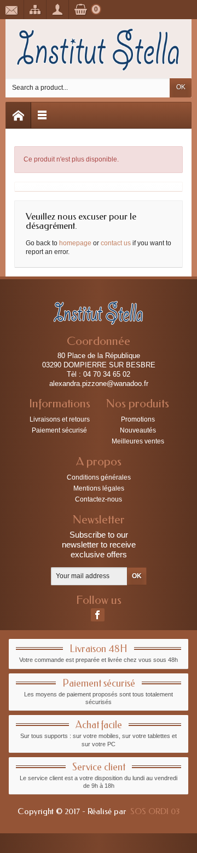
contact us (116, 243)
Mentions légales (98, 488)
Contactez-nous (98, 499)
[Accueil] (18, 115)
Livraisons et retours (60, 419)
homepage (75, 243)
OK (181, 87)
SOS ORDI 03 (154, 811)
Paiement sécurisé (59, 430)
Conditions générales (99, 477)
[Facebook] (98, 614)
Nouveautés (138, 430)
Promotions (138, 419)
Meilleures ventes (138, 441)
